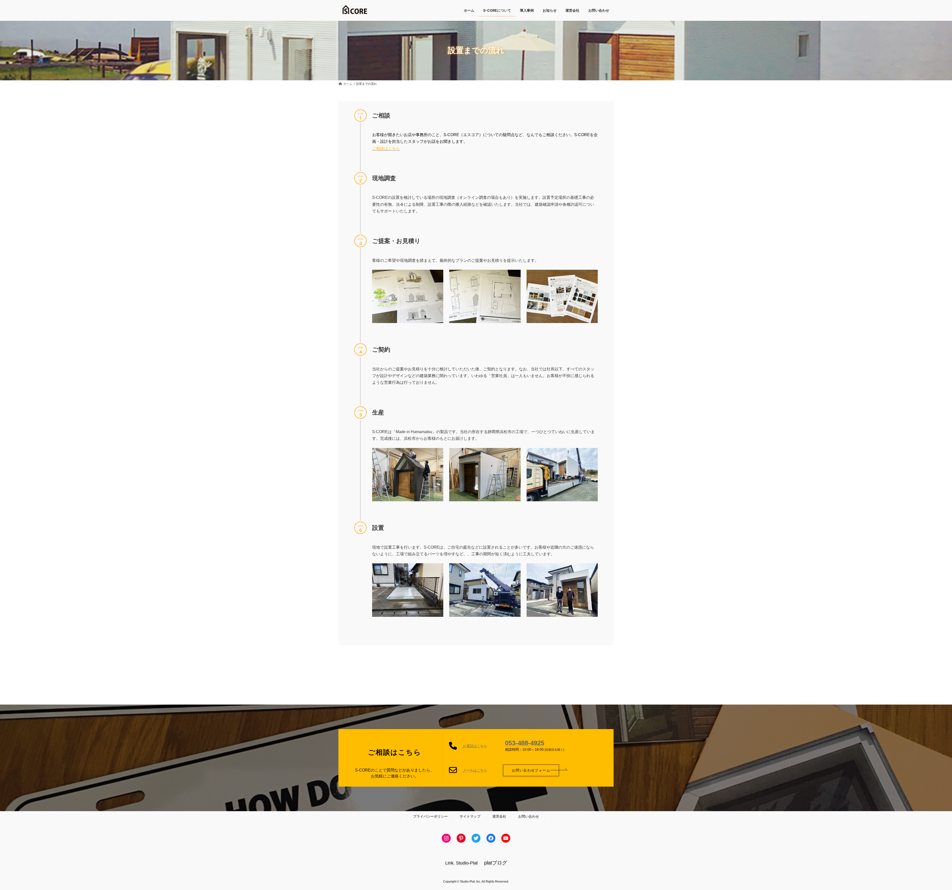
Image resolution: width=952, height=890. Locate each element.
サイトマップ (470, 816)
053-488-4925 (524, 743)
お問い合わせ (528, 816)
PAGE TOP (927, 858)
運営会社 (499, 816)
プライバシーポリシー (430, 816)
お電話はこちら (475, 746)
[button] (531, 770)
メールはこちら (475, 770)
